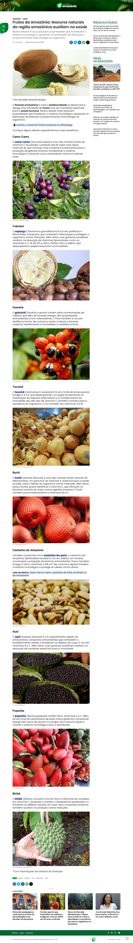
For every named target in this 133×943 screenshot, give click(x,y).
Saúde (25, 19)
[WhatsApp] (84, 42)
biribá (18, 798)
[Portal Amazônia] (66, 6)
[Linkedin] (79, 42)
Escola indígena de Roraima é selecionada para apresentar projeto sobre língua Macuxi (105, 97)
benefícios (27, 878)
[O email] (88, 42)
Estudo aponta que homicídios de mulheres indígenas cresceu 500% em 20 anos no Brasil (106, 28)
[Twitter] (75, 42)
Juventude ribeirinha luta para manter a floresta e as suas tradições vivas (105, 50)
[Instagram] (111, 932)
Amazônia (17, 19)
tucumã (19, 392)
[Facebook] (71, 42)
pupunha (20, 716)
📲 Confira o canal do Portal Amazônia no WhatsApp (42, 125)
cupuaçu (20, 231)
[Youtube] (119, 932)
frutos (33, 878)
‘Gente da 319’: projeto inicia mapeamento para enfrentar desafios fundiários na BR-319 (106, 87)
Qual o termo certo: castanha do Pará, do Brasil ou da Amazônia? (50, 574)
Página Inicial (39, 878)
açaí (18, 636)
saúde (46, 878)
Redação (19, 42)
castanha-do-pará (55, 555)
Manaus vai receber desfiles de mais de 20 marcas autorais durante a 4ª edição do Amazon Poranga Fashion (106, 120)
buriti (18, 477)
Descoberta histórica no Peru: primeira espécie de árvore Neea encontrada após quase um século (106, 132)
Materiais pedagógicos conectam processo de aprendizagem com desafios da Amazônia (106, 108)
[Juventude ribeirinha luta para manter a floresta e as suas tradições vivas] (108, 901)
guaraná (20, 312)
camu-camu (22, 142)
